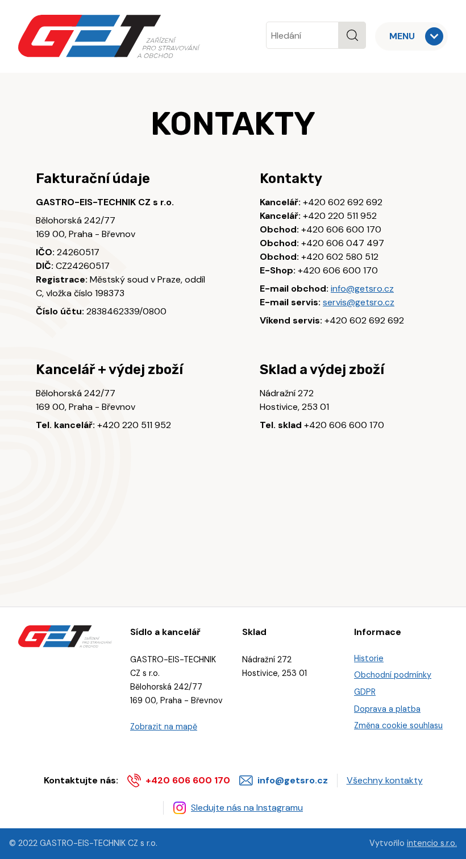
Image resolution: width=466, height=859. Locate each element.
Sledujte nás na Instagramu (247, 808)
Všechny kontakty (385, 780)
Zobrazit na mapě (163, 726)
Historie (369, 658)
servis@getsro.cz (358, 302)
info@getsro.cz (362, 288)
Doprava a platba (387, 709)
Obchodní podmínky (392, 675)
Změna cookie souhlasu (398, 725)
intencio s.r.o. (432, 843)
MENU (402, 36)
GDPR (365, 692)
